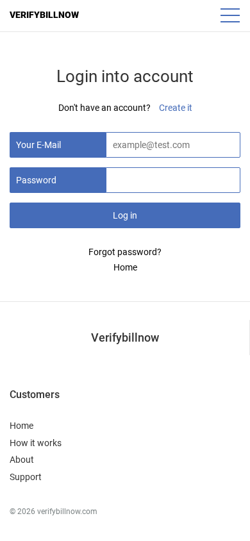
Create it (175, 108)
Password (36, 180)
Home (125, 267)
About (22, 459)
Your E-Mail (38, 145)
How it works (36, 443)
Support (26, 477)
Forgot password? (125, 252)
